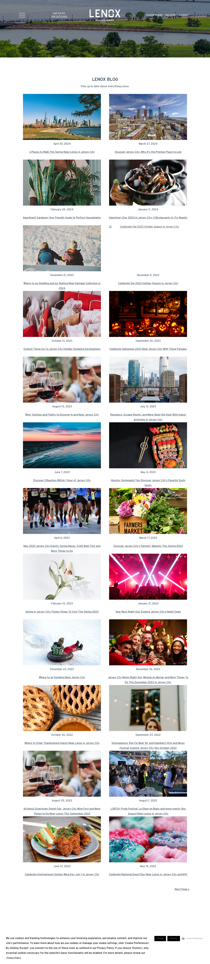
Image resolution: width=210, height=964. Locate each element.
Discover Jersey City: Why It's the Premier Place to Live (148, 152)
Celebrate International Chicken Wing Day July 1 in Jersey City (62, 874)
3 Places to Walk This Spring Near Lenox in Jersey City (62, 152)
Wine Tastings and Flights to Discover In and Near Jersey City (62, 415)
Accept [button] (160, 938)
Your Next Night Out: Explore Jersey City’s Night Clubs (148, 612)
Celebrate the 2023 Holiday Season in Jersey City (148, 283)
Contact (184, 15)
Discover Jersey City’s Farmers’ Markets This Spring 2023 (148, 546)
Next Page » (182, 889)
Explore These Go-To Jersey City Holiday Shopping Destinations (62, 349)
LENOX (105, 15)
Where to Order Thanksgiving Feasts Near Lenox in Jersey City (62, 743)
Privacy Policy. (13, 957)
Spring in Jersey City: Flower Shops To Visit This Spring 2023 (62, 612)
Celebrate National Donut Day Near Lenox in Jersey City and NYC (148, 874)
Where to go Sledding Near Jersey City (62, 677)
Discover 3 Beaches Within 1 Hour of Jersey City (62, 480)
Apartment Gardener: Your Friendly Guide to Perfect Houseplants (62, 218)
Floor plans (154, 15)
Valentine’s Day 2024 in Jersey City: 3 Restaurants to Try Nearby (148, 218)
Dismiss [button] (173, 938)
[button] (192, 938)
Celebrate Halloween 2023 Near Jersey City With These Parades (148, 349)
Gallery (171, 15)
